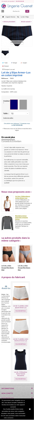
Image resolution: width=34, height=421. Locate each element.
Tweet (5, 63)
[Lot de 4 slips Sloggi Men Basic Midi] (8, 254)
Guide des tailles (8, 118)
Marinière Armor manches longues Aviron (21, 217)
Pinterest (6, 66)
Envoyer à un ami (9, 69)
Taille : (6, 113)
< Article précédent (8, 22)
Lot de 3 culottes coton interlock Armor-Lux (20, 340)
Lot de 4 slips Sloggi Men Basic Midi (7, 268)
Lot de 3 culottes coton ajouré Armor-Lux (20, 306)
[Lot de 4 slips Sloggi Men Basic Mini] (25, 254)
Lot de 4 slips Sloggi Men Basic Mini (24, 268)
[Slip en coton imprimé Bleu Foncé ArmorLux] (5, 53)
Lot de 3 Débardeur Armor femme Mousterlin (20, 373)
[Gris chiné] (23, 104)
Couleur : (6, 102)
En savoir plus (8, 137)
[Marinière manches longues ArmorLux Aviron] (7, 223)
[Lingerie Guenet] (16, 6)
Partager (14, 63)
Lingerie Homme (10, 17)
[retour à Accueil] (3, 17)
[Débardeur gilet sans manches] (7, 203)
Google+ (24, 63)
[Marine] (14, 104)
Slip (18, 17)
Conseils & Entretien (11, 141)
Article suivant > (26, 22)
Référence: (4, 78)
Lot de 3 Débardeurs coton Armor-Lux (22, 197)
